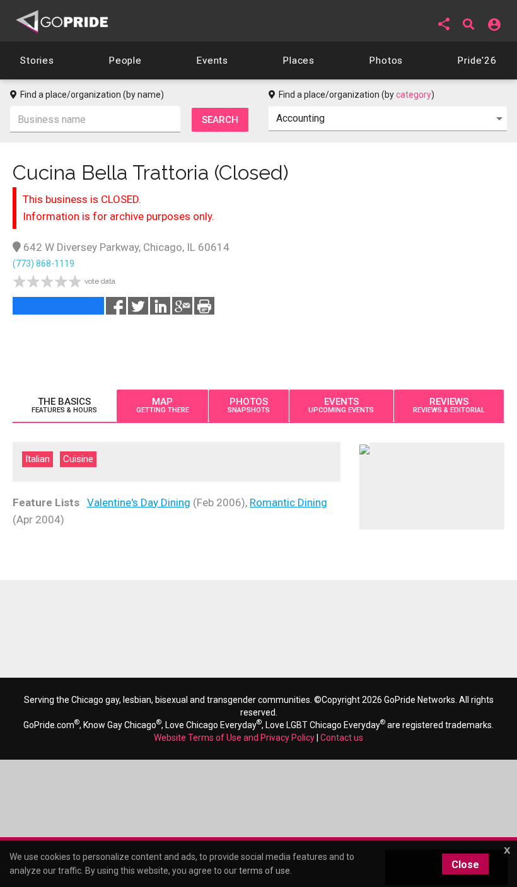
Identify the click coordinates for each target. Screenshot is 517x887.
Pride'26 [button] (477, 60)
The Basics (64, 405)
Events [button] (212, 60)
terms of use (264, 871)
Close (465, 865)
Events (341, 405)
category (413, 95)
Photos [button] (386, 60)
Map (162, 405)
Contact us (341, 738)
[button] (443, 24)
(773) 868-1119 (43, 263)
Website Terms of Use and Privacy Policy (234, 738)
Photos (249, 405)
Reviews (449, 405)
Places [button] (298, 60)
